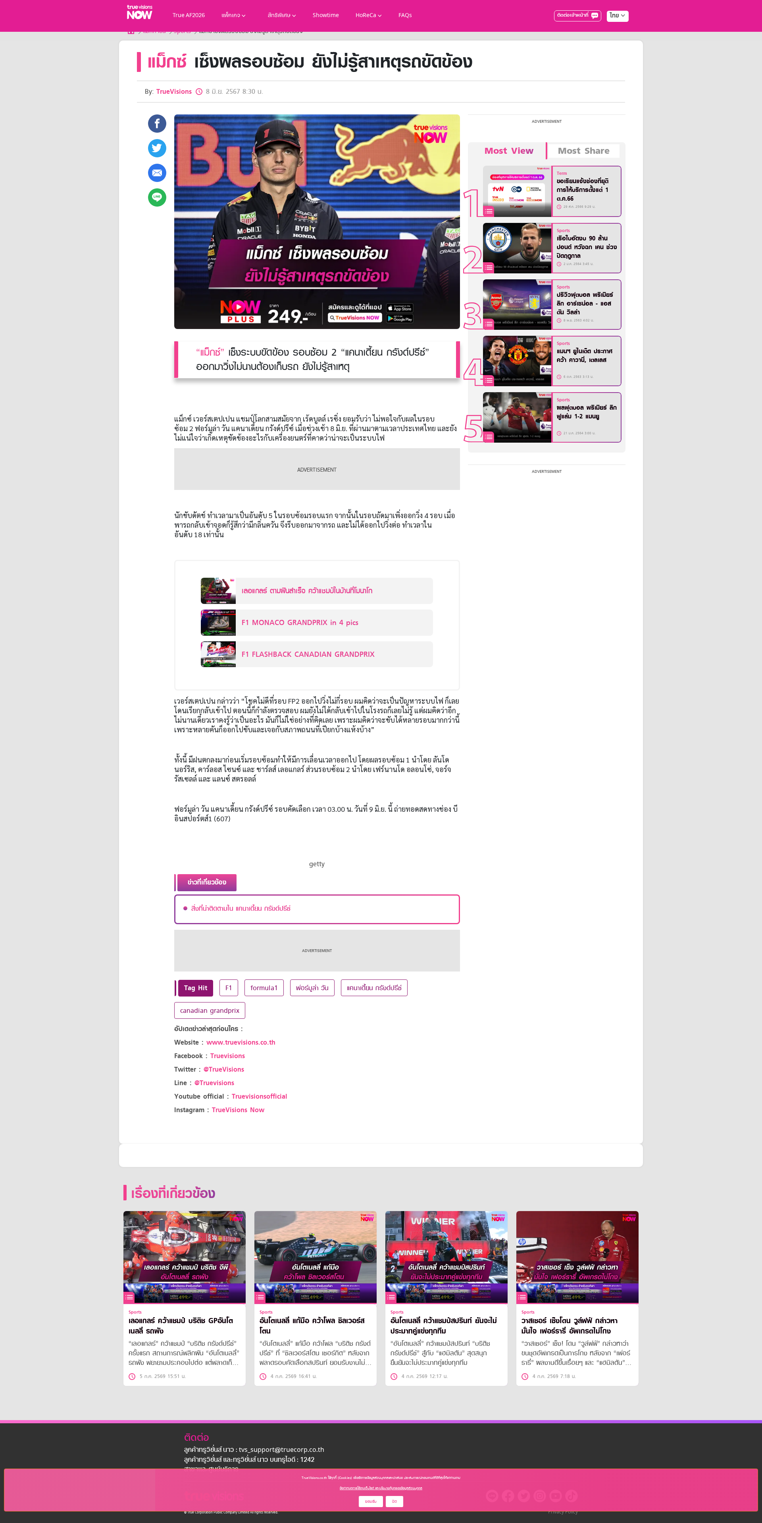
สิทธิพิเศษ (279, 16)
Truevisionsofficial (259, 1096)
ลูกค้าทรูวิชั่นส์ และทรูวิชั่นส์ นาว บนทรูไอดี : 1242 (249, 1460)
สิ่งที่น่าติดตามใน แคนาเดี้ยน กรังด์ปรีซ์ (241, 908)
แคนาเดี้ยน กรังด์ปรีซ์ (374, 988)
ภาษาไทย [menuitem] (610, 31)
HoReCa (366, 16)
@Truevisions (214, 1083)
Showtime (326, 16)
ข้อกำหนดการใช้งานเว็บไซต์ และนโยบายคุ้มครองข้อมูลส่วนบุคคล (381, 1488)
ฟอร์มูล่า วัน (312, 988)
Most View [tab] (509, 151)
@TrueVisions (224, 1069)
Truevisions (227, 1056)
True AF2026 (189, 16)
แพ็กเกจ (230, 16)
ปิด (394, 1501)
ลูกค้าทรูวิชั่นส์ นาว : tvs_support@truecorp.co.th (254, 1450)
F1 (228, 988)
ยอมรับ (371, 1501)
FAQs (405, 16)
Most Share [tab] (584, 151)
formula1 (264, 988)
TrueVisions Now (238, 1110)
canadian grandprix (209, 1010)
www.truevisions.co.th (240, 1042)
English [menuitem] (612, 44)
